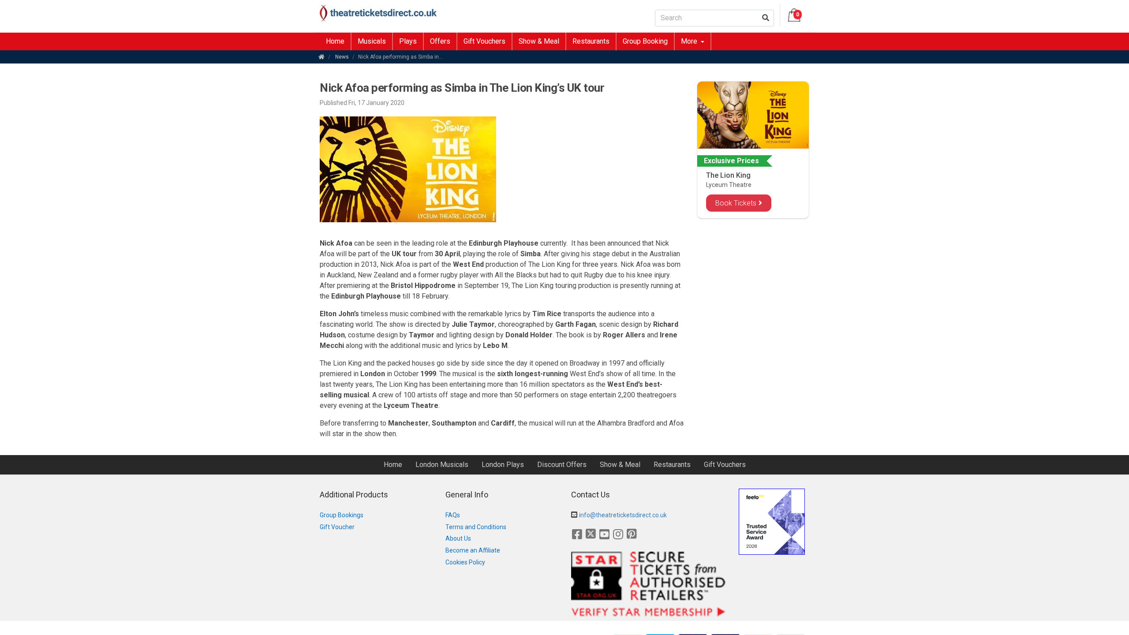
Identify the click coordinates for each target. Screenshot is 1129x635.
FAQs (452, 515)
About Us (458, 538)
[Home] (321, 57)
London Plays (503, 464)
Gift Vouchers (484, 41)
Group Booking (645, 41)
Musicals (372, 41)
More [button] (690, 41)
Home (335, 41)
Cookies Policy (465, 562)
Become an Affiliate (472, 550)
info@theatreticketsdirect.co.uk (623, 515)
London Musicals (441, 464)
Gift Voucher (337, 526)
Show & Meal (539, 41)
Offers (440, 41)
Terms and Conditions (475, 526)
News (342, 57)
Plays (408, 41)
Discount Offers (562, 464)
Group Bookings (341, 515)
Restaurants (590, 41)
